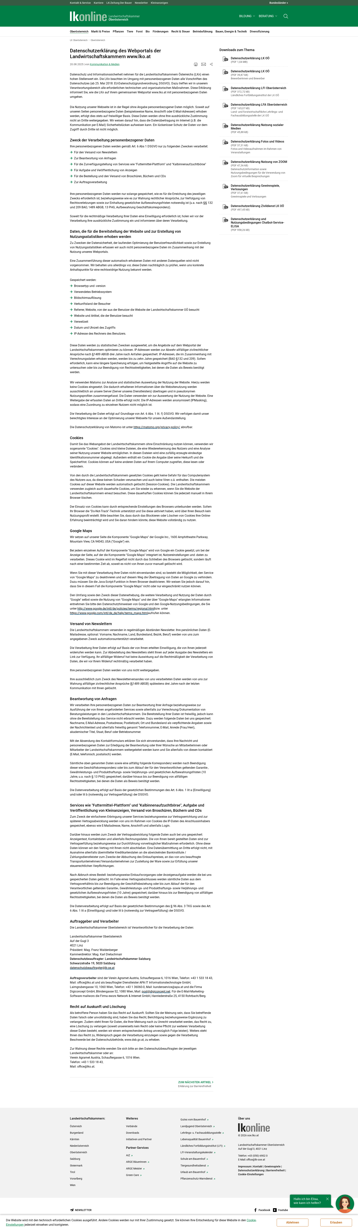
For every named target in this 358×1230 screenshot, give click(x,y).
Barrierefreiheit (275, 1170)
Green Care (132, 1175)
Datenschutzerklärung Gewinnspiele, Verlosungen (255, 191)
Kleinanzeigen (159, 2)
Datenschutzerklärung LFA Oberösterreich (259, 110)
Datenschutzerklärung (251, 1170)
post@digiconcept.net (156, 991)
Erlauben (336, 1222)
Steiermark (76, 1165)
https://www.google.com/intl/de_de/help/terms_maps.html (109, 613)
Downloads (132, 1132)
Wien (73, 1185)
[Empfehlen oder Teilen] (211, 64)
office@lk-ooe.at (255, 1159)
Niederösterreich (79, 1145)
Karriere (98, 2)
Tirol (72, 1172)
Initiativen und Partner (139, 1139)
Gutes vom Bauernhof (193, 1119)
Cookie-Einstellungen (251, 1174)
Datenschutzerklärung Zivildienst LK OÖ (257, 207)
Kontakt (258, 1166)
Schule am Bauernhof (192, 1158)
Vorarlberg (76, 1178)
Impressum (244, 1166)
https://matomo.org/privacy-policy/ (157, 427)
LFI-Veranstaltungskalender (196, 1152)
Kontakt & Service (80, 2)
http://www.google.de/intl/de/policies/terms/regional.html (115, 608)
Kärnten (74, 1139)
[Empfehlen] (203, 64)
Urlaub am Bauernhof (192, 1172)
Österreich (76, 1126)
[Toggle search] (286, 16)
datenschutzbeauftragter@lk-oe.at (92, 968)
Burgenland (76, 1132)
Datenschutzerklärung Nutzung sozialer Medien (257, 128)
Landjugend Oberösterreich (196, 1126)
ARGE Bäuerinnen (136, 1161)
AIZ (128, 1155)
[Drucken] (196, 64)
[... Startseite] (105, 16)
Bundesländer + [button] (278, 2)
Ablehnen (292, 1222)
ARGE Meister (134, 1168)
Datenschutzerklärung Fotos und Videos (257, 147)
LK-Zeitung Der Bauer (119, 2)
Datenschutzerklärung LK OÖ (250, 59)
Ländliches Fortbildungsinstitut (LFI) (201, 1145)
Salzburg (75, 1158)
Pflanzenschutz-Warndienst (196, 1178)
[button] (247, 16)
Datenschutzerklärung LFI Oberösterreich (258, 91)
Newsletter (141, 2)
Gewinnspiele (272, 1166)
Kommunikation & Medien (105, 64)
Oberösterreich (78, 1152)
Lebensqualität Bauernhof (195, 1139)
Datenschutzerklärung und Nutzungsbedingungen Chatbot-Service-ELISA (257, 224)
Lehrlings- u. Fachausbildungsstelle (200, 1132)
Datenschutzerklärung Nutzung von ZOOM (259, 169)
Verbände (131, 1126)
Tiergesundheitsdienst (193, 1165)
